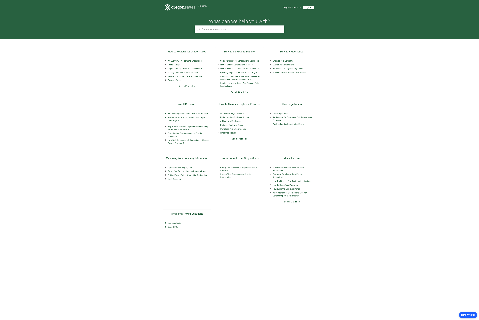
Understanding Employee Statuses (235, 117)
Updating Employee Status (231, 125)
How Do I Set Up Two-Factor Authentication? (292, 181)
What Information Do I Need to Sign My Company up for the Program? (290, 194)
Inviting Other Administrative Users (183, 72)
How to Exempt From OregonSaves (239, 158)
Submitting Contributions (283, 65)
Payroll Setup (174, 65)
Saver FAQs (173, 227)
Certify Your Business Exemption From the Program (238, 169)
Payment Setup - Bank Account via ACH (185, 68)
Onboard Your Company (283, 61)
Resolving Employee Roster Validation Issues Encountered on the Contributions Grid (240, 78)
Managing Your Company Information (187, 158)
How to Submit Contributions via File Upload (239, 68)
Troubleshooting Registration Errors (288, 124)
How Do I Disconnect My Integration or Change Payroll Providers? (188, 141)
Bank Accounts (174, 179)
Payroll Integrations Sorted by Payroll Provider (188, 113)
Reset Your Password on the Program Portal (187, 171)
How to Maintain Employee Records (239, 104)
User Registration (292, 104)
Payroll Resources (187, 104)
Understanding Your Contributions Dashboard (239, 61)
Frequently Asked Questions (187, 213)
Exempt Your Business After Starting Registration (236, 175)
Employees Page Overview (232, 113)
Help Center (202, 6)
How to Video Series (291, 51)
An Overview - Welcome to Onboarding (185, 61)
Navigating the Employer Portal (286, 189)
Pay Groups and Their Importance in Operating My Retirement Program (188, 128)
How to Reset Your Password (285, 185)
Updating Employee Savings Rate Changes (238, 72)
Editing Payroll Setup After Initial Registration (187, 175)
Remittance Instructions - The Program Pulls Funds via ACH (239, 84)
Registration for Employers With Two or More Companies (292, 119)
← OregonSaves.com (290, 7)
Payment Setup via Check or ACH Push (185, 76)
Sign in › (308, 7)
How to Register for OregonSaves (187, 51)
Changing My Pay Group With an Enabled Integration (185, 135)
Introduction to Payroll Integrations (288, 68)
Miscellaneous (292, 158)
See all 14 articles (239, 92)
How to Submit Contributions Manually (236, 65)
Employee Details (228, 133)
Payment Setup (174, 80)
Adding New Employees (230, 121)
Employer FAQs (174, 223)
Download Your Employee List (233, 129)
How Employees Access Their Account (289, 72)
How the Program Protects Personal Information (288, 169)
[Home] (180, 7)
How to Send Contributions (239, 51)
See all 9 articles (187, 86)
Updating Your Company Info (180, 167)
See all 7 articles (239, 139)
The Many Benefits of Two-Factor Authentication (287, 175)
